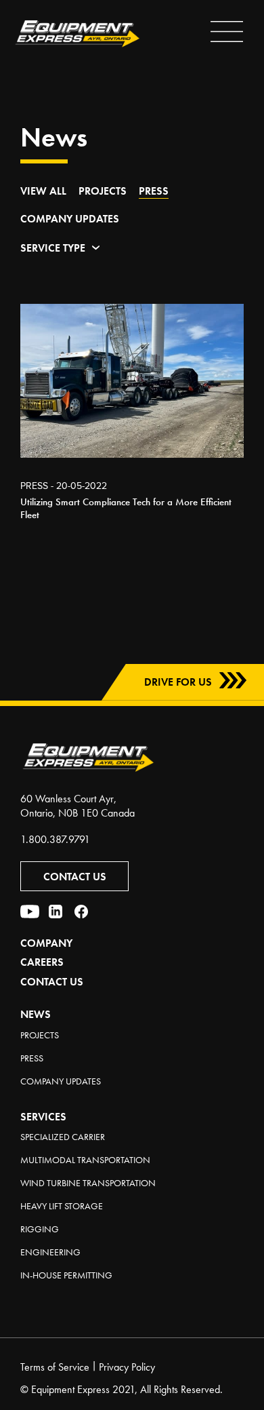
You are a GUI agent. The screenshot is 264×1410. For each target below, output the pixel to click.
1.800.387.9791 (55, 839)
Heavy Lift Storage (61, 1206)
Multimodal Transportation (85, 1160)
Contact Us (74, 876)
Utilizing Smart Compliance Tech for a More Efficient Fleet (126, 509)
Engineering (50, 1252)
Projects (103, 191)
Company (46, 943)
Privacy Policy (127, 1367)
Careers (42, 962)
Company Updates (69, 219)
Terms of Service (54, 1367)
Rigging (39, 1229)
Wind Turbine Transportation (88, 1183)
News (35, 1014)
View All (43, 191)
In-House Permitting (66, 1275)
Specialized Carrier (62, 1137)
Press (154, 191)
